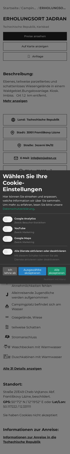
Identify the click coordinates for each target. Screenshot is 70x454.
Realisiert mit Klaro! (55, 279)
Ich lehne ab (10, 271)
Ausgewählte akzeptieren (32, 271)
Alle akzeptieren (57, 271)
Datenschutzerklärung (18, 208)
